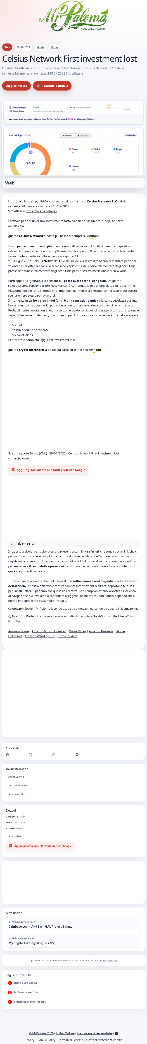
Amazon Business (101, 631)
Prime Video (77, 631)
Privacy (29, 1040)
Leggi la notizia (16, 86)
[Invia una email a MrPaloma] (116, 1033)
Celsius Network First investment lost (93, 453)
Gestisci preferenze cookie (104, 1040)
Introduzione (16, 776)
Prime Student (67, 636)
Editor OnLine (65, 1033)
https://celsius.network (41, 211)
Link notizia (15, 836)
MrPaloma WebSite (25, 992)
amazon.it (130, 608)
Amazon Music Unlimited (49, 631)
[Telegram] (77, 754)
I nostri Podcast (17, 785)
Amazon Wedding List (40, 636)
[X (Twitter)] (30, 754)
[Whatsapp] (53, 754)
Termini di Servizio (70, 1040)
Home (54, 47)
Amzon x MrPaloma (108, 960)
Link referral (15, 794)
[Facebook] (7, 754)
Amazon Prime (18, 631)
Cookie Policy (46, 1040)
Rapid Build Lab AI (25, 982)
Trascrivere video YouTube (94, 1033)
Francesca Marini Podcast (29, 1001)
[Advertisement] (73, 509)
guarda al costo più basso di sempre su (47, 236)
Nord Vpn (15, 621)
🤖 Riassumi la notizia (52, 86)
